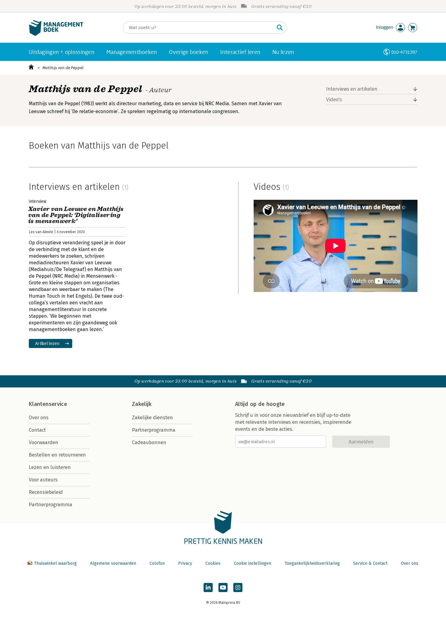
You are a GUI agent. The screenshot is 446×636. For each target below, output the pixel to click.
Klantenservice (48, 404)
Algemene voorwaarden (113, 563)
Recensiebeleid (46, 492)
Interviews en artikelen (351, 89)
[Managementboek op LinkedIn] (208, 587)
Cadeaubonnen (149, 442)
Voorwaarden (43, 442)
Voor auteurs (43, 480)
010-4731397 (404, 52)
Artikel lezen (47, 343)
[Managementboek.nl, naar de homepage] (56, 34)
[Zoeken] (279, 28)
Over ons (39, 417)
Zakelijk (141, 404)
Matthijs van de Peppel (62, 67)
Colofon (157, 563)
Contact (37, 430)
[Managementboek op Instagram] (237, 587)
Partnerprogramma (50, 504)
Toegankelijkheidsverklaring (312, 563)
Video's (334, 99)
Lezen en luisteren (50, 467)
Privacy (185, 563)
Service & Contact (370, 563)
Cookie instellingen (252, 563)
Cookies (213, 563)
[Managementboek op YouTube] (223, 587)
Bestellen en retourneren (57, 455)
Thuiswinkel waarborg (55, 563)
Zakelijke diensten (152, 417)
